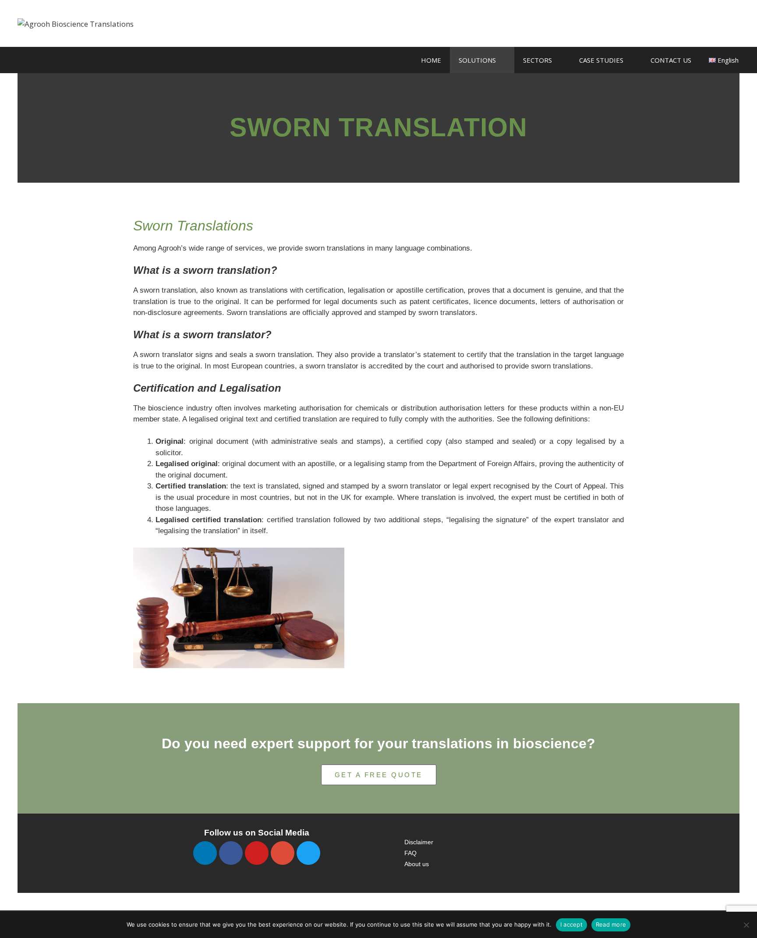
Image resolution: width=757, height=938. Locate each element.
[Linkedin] (205, 853)
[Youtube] (257, 853)
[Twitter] (308, 853)
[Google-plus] (282, 853)
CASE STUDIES (601, 60)
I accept (571, 924)
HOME (431, 60)
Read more (611, 924)
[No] (746, 924)
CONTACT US (671, 60)
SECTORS (537, 60)
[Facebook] (231, 853)
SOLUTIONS (477, 60)
